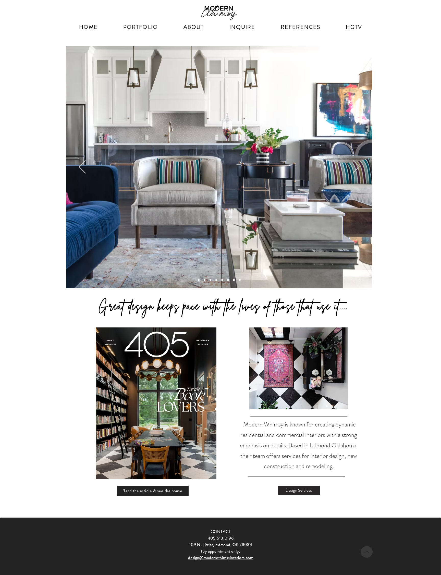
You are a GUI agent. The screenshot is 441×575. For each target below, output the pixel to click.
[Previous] (82, 167)
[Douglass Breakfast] (199, 280)
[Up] (367, 552)
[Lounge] (222, 280)
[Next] (356, 167)
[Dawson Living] (204, 280)
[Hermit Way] (234, 280)
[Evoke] (216, 280)
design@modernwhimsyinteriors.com (220, 557)
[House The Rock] (240, 280)
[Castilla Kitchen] (210, 280)
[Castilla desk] (228, 280)
